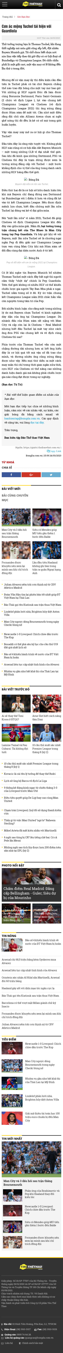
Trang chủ (7, 16)
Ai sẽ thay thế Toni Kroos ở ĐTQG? (12, 717)
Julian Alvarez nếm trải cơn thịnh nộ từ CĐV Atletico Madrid (30, 586)
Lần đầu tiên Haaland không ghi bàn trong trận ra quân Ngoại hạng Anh (46, 568)
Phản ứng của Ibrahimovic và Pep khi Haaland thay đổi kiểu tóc (42, 1194)
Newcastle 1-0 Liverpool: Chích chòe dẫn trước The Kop (31, 636)
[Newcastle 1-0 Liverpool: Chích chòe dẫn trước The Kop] (12, 1049)
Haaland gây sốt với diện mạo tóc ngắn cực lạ (28, 988)
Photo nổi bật (13, 865)
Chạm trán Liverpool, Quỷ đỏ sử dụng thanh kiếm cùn (32, 812)
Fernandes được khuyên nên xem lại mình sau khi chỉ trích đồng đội (15, 568)
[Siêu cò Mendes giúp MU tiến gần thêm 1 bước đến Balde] (46, 517)
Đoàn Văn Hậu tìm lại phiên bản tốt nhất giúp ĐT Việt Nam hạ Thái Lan (32, 596)
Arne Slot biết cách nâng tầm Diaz (46, 717)
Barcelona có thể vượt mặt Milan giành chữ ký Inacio (29, 1004)
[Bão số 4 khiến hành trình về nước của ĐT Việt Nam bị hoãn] (12, 945)
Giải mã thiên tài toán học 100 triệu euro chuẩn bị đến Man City (42, 1117)
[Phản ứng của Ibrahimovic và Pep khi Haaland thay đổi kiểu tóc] (12, 1195)
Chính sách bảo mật (32, 1343)
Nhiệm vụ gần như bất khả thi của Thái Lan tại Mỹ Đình (31, 673)
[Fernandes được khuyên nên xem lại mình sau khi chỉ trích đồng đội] (16, 550)
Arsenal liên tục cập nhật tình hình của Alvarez (31, 664)
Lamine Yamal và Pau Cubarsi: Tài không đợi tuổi (15, 748)
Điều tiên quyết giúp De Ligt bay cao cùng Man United (31, 799)
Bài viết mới (11, 489)
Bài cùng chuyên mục (15, 498)
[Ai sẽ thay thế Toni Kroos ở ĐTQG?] (16, 703)
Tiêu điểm (9, 1039)
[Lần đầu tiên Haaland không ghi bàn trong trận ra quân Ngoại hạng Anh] (46, 550)
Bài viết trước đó (16, 689)
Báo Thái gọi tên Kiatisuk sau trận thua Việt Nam (32, 604)
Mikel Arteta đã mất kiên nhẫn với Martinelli (30, 830)
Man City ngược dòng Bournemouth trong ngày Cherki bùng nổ (31, 623)
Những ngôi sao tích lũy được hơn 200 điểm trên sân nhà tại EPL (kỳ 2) (32, 849)
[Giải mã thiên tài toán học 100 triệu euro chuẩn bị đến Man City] (12, 1119)
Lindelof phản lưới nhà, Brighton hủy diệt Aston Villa (31, 613)
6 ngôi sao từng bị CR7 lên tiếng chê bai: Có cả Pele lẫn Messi (30, 839)
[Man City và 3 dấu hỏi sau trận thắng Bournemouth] (16, 517)
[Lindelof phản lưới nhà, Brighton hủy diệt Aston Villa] (12, 1101)
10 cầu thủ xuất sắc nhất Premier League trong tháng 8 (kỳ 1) (31, 765)
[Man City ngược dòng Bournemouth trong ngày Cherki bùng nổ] (12, 1066)
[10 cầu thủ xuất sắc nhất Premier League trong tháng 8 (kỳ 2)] (46, 733)
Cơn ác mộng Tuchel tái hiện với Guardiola (26, 28)
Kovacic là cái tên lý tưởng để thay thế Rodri (30, 773)
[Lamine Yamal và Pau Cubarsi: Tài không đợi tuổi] (16, 733)
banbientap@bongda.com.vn (22, 418)
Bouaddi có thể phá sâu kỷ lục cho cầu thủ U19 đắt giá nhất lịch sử (31, 646)
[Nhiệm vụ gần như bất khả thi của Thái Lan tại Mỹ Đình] (12, 1084)
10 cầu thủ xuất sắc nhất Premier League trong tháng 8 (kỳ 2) (46, 748)
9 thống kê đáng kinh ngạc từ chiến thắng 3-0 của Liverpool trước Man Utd (30, 789)
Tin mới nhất (12, 1139)
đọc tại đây (37, 422)
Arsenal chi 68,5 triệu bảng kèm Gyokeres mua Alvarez (29, 961)
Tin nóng (9, 936)
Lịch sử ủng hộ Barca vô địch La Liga (25, 781)
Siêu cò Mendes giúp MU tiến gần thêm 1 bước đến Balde (44, 533)
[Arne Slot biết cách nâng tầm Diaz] (46, 703)
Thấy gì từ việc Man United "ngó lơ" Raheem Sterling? (29, 822)
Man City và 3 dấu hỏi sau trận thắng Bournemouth (14, 533)
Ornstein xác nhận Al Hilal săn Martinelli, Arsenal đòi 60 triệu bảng (31, 979)
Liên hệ (9, 1343)
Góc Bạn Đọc (23, 16)
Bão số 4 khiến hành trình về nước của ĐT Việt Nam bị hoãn (31, 656)
